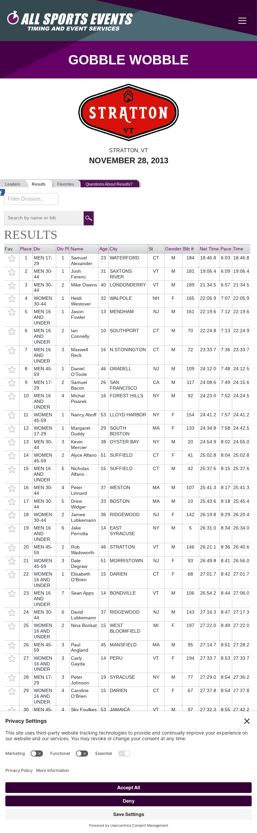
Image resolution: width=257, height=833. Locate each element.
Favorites (65, 184)
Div (36, 248)
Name (77, 248)
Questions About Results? (109, 184)
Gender (173, 248)
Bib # (188, 248)
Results (39, 184)
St (151, 248)
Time (238, 248)
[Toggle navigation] (242, 20)
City (113, 248)
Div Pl (63, 248)
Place (26, 248)
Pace (226, 248)
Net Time (209, 248)
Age (103, 248)
